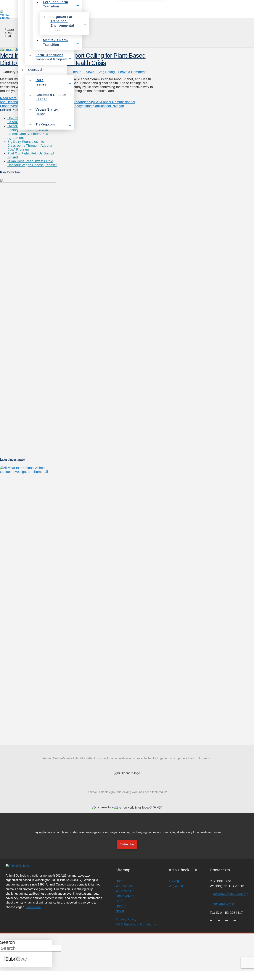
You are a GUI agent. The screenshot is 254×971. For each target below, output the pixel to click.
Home (119, 881)
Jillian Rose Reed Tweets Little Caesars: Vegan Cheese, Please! (32, 163)
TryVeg (174, 881)
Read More (8, 98)
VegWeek (176, 886)
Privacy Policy (125, 919)
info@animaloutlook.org (230, 894)
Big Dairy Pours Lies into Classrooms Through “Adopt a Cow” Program (29, 145)
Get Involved (124, 896)
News (119, 911)
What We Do (124, 891)
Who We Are (124, 886)
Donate (120, 906)
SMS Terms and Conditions (135, 924)
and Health (8, 102)
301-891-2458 (223, 904)
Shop (119, 901)
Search (7, 942)
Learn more (33, 907)
